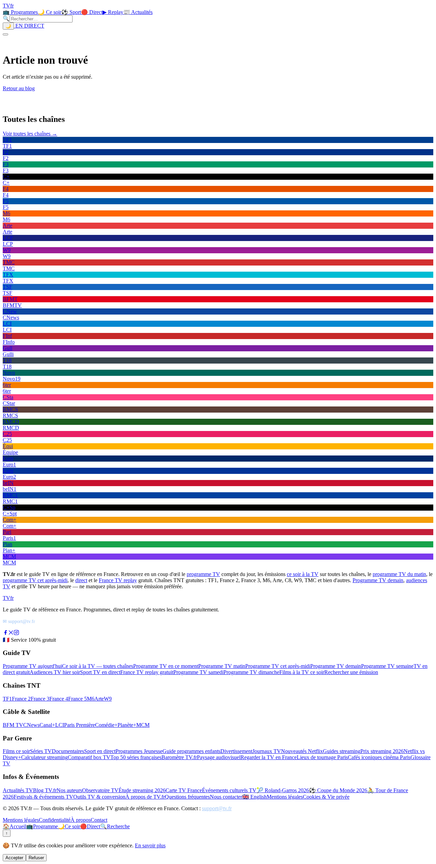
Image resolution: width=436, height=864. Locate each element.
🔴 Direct (92, 12)
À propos (81, 820)
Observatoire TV (100, 790)
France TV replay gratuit (146, 672)
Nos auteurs (69, 790)
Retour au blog (19, 88)
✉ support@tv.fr (19, 621)
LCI (59, 725)
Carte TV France (184, 790)
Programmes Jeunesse (138, 751)
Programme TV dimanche (251, 672)
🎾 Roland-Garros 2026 (282, 790)
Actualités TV (18, 790)
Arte (99, 699)
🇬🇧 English (254, 797)
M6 (90, 699)
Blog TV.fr (45, 790)
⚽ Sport (71, 12)
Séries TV (41, 751)
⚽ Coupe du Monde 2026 (338, 790)
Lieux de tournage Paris (322, 757)
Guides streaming (341, 751)
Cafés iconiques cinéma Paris (379, 757)
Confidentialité (55, 820)
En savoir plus (150, 845)
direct (81, 580)
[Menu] (5, 34)
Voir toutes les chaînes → (30, 134)
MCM (143, 725)
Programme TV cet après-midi (277, 666)
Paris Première (79, 725)
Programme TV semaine (387, 666)
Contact (99, 820)
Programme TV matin (221, 666)
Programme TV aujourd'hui (32, 666)
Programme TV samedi (198, 672)
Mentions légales (285, 797)
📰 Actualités (138, 12)
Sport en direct (99, 751)
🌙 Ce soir (49, 12)
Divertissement (236, 751)
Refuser (36, 857)
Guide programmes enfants (191, 751)
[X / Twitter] (11, 633)
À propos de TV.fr (145, 797)
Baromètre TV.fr (179, 757)
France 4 (58, 699)
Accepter (14, 857)
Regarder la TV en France (268, 757)
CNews (31, 725)
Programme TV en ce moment (165, 666)
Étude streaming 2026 (142, 790)
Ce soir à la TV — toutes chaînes (97, 666)
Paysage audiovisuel (218, 757)
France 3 (40, 699)
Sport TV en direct (100, 672)
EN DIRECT (29, 26)
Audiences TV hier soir (55, 672)
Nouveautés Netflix (302, 751)
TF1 (7, 699)
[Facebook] (5, 633)
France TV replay (118, 580)
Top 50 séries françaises (135, 757)
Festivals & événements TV (43, 797)
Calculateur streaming (44, 757)
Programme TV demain (378, 580)
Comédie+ (106, 725)
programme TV (203, 574)
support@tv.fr (217, 808)
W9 (108, 699)
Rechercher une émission (351, 672)
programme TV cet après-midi (35, 580)
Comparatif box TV (89, 757)
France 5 (77, 699)
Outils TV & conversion (99, 797)
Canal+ (47, 725)
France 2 (21, 699)
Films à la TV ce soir (301, 672)
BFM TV (13, 725)
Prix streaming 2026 (382, 751)
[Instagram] (16, 633)
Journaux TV (266, 751)
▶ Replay (113, 12)
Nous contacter (226, 797)
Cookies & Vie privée (326, 797)
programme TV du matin (399, 574)
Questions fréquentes (187, 797)
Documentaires (68, 751)
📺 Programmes (20, 12)
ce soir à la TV (302, 574)
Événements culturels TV (229, 790)
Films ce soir (16, 751)
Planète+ (127, 725)
